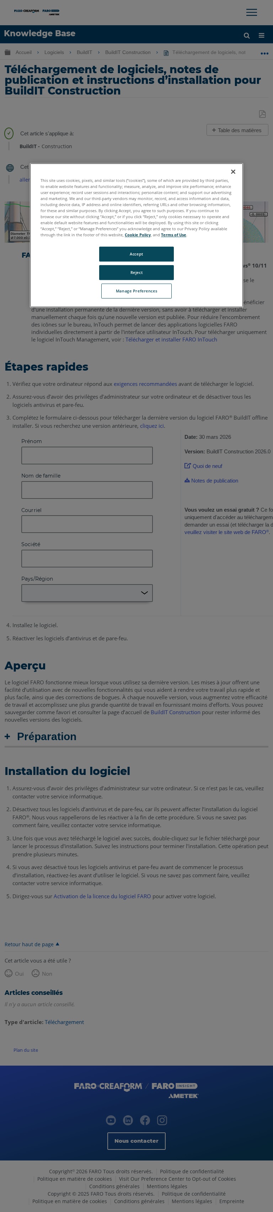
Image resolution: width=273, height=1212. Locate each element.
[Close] (233, 171)
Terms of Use (173, 234)
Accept (136, 254)
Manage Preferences (136, 290)
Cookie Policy (138, 234)
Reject (136, 272)
